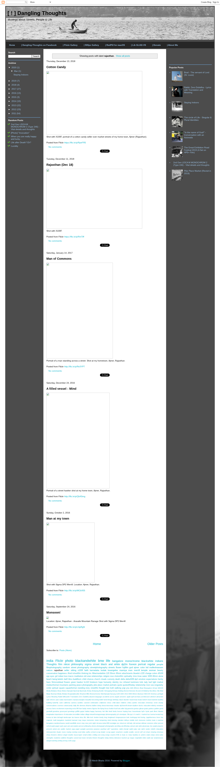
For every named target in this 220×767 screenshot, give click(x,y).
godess (151, 708)
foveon (132, 664)
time (135, 676)
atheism (153, 697)
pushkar (104, 729)
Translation (74, 697)
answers (123, 697)
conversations (51, 705)
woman (152, 670)
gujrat (82, 711)
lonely (101, 717)
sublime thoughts (67, 738)
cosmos (60, 705)
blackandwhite (85, 661)
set (144, 732)
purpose (97, 729)
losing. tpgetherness (148, 717)
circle (156, 703)
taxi (80, 738)
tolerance (117, 738)
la (52, 717)
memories (90, 720)
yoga (73, 741)
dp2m (124, 664)
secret (137, 732)
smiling (94, 735)
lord (139, 717)
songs (107, 735)
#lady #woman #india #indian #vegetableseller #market (66, 694)
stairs (148, 735)
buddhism (77, 679)
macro (70, 676)
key (161, 714)
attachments (127, 673)
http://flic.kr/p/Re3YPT (74, 366)
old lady (129, 723)
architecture (145, 697)
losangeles (113, 670)
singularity (158, 685)
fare (80, 708)
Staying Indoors (20, 74)
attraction (159, 697)
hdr (103, 711)
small (85, 735)
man (130, 670)
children (123, 703)
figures (94, 708)
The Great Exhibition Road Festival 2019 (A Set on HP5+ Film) (196, 150)
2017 (14, 89)
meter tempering (101, 720)
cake (61, 703)
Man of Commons (59, 258)
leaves (77, 717)
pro (59, 729)
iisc (121, 682)
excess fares (51, 708)
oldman (144, 723)
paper (57, 726)
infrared (126, 682)
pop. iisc (150, 726)
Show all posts (123, 56)
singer (65, 735)
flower (119, 667)
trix (90, 673)
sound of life (114, 735)
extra (74, 708)
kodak (103, 670)
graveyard (63, 711)
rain (139, 729)
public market (66, 729)
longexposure (121, 717)
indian (60, 676)
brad (149, 700)
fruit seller (120, 708)
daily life (76, 705)
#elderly (146, 691)
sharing (153, 732)
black (121, 700)
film (60, 664)
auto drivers (50, 700)
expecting (68, 708)
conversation (51, 673)
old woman (137, 723)
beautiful (88, 700)
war (152, 738)
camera (73, 703)
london (96, 717)
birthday (116, 700)
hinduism (94, 682)
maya (84, 720)
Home (12, 45)
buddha (160, 700)
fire (99, 708)
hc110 (86, 682)
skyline (70, 735)
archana (138, 697)
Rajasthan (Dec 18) (59, 164)
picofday (118, 726)
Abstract (140, 694)
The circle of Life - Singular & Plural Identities (197, 118)
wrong (65, 741)
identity (115, 682)
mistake (120, 720)
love (65, 676)
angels (117, 697)
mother (148, 720)
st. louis (123, 735)
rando (148, 729)
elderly (153, 705)
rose (112, 676)
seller (66, 670)
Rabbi (60, 697)
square (62, 688)
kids (141, 682)
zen (131, 688)
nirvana (99, 723)
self (141, 732)
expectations (151, 679)
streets (111, 667)
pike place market (101, 685)
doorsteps (110, 705)
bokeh (144, 700)
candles (80, 703)
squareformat (71, 688)
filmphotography (54, 667)
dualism (135, 705)
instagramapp (100, 714)
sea (152, 685)
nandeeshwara (59, 723)
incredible (76, 714)
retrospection (51, 732)
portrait (142, 664)
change (148, 673)
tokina (111, 738)
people (160, 664)
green (73, 682)
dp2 (136, 679)
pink (140, 726)
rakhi (143, 729)
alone (160, 676)
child (84, 679)
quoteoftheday (129, 685)
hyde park (149, 711)
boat (135, 700)
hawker (80, 682)
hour (130, 711)
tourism (124, 738)
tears (84, 738)
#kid (161, 691)
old (85, 676)
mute (153, 720)
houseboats (136, 711)
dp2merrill (123, 705)
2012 (14, 109)
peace (79, 685)
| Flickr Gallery (70, 45)
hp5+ (143, 711)
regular (151, 664)
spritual (55, 688)
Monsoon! (53, 612)
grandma (56, 711)
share (148, 732)
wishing (54, 741)
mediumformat (52, 685)
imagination (50, 714)
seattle (125, 732)
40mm (155, 676)
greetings (71, 711)
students (57, 738)
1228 (118, 694)
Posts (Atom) (65, 650)
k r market (143, 714)
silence (60, 735)
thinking (84, 673)
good (161, 708)
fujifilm (125, 667)
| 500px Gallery (91, 45)
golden (156, 708)
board (132, 700)
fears (48, 682)
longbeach (111, 717)
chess (109, 703)
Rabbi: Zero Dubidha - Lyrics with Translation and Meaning (197, 90)
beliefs (60, 679)
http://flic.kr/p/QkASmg (74, 496)
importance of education (63, 714)
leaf (150, 682)
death (117, 679)
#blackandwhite (99, 673)
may (79, 720)
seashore (119, 732)
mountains (63, 685)
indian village (84, 714)
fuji (126, 708)
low (162, 717)
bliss (70, 679)
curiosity (111, 679)
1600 (122, 694)
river (148, 685)
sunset (76, 738)
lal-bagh (60, 717)
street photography (80, 667)
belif (66, 679)
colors (154, 673)
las (73, 717)
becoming (95, 700)
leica (81, 717)
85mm (118, 673)
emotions (160, 705)
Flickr (59, 661)
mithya (126, 720)
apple (129, 697)
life (108, 661)
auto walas (60, 700)
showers (54, 735)
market (160, 682)
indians (159, 661)
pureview (89, 729)
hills (106, 711)
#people (107, 694)
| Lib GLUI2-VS (138, 45)
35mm (112, 673)
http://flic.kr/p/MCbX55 (74, 590)
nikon (67, 664)
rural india (81, 732)
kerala (157, 714)
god (131, 667)
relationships (97, 676)
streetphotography (98, 667)
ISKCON (147, 694)
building (49, 703)
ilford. (156, 711)
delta (123, 679)
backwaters (68, 700)
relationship (140, 685)
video (144, 738)
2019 (14, 81)
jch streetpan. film (123, 714)
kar (148, 714)
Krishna (153, 694)
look (127, 717)
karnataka (94, 670)
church (97, 679)
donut (104, 705)
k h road (136, 714)
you (127, 688)
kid (147, 667)
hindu (115, 711)
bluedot (136, 673)
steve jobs (159, 735)
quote (119, 685)
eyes (52, 676)
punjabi (82, 729)
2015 (14, 97)
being (54, 679)
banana (76, 700)
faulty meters (87, 708)
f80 (77, 708)
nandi (67, 723)
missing (114, 720)
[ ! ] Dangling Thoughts (36, 13)
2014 (14, 101)
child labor (116, 703)
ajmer (136, 667)
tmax (139, 676)
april (132, 697)
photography (87, 685)
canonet (87, 703)
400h (130, 694)
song (103, 735)
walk (148, 738)
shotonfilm (118, 676)
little (88, 717)
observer (123, 723)
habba (87, 711)
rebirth (153, 729)
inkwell (92, 714)
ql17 (108, 729)
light (154, 682)
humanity (107, 682)
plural (144, 726)
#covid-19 (139, 691)
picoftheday (125, 726)
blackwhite (147, 661)
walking (118, 688)
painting (72, 685)
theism (94, 738)
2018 (14, 85)
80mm (134, 694)
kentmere (135, 682)
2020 (14, 67)
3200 (150, 676)
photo (69, 661)
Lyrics (48, 697)
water (144, 676)
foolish (111, 708)
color (142, 667)
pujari (77, 729)
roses (64, 732)
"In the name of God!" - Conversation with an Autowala (195, 135)
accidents (106, 697)
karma (152, 714)
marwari (75, 720)
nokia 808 (105, 723)
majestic (49, 720)
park (61, 726)
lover (158, 717)
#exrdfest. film (155, 691)
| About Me (172, 45)
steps (153, 735)
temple (144, 670)
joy (131, 714)
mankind (68, 720)
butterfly (55, 703)
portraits (113, 685)
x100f (80, 670)
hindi (110, 711)
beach (49, 679)
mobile (132, 720)
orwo (89, 676)
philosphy (87, 726)
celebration (94, 703)
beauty (160, 670)
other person (158, 723)
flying (102, 708)
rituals (59, 732)
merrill (137, 670)
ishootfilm (76, 673)
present (49, 729)
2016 (14, 93)
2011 (14, 113)
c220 (142, 673)
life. (85, 717)
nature (49, 670)
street (96, 664)
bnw (101, 661)
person (81, 726)
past (65, 726)
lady (146, 682)
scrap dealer (101, 732)
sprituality (128, 676)
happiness (62, 673)
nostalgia (113, 723)
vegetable (138, 738)
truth (112, 688)
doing (99, 705)
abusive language (95, 697)
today (107, 738)
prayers (160, 726)
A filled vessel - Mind (61, 388)
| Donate (156, 45)
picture (132, 726)
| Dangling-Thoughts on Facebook (39, 45)
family (160, 679)
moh (136, 720)
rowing (68, 732)
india (49, 661)
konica (48, 717)
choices (90, 679)
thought (102, 688)
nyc (118, 723)
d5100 (160, 673)
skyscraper (78, 735)
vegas (132, 738)
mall (54, 720)
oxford (48, 726)
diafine (94, 705)
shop (48, 735)
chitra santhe (132, 703)
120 (107, 673)
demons (82, 705)
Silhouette (66, 697)
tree (107, 688)
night (94, 723)
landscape (67, 717)
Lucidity (14, 146)
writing (60, 741)
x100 (69, 741)
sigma (88, 664)
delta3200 (130, 679)
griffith (77, 711)
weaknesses (158, 738)
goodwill (49, 711)
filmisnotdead (57, 682)
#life (87, 694)
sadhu (88, 732)
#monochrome (95, 694)
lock (91, 717)
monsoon (142, 720)
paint (53, 726)
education (147, 705)
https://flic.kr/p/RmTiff (74, 236)
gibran (141, 708)
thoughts (101, 738)
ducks (141, 705)
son (99, 735)
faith (86, 670)
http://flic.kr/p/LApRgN (74, 627)
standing (81, 688)
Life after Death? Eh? (21, 142)
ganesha (130, 708)
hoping (125, 711)
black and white (110, 664)
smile (48, 688)
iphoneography (111, 714)
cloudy (160, 703)
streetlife (94, 688)
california (67, 703)
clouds (104, 679)
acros (112, 697)
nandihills (73, 723)
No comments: (55, 147)
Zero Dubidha (84, 697)
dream (129, 705)
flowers (67, 682)
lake (55, 717)
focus (107, 708)
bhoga (110, 700)
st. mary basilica (132, 735)
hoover (119, 711)
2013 (126, 694)
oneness (150, 723)
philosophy (77, 664)
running (74, 732)
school (93, 732)
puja (73, 729)
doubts (116, 705)
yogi (123, 688)
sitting (73, 670)
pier (137, 726)
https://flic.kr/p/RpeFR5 (75, 142)
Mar (16, 71)
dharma (88, 705)
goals (146, 708)
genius (136, 708)
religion (106, 676)
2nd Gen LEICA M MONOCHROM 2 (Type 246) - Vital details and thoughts (25, 127)
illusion (160, 711)
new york (88, 723)
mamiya (123, 670)
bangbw (82, 700)
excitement (60, 708)
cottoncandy (68, 705)
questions (114, 729)
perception (74, 726)
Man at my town (57, 518)
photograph (101, 726)
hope (100, 682)
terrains (89, 738)
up (128, 738)
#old (102, 694)
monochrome (132, 661)
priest (55, 729)
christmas (149, 703)
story (87, 688)
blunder (126, 700)
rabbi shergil (123, 729)
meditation (78, 676)
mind (109, 720)
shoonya (160, 732)
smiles (89, 735)
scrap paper (110, 732)
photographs (109, 726)
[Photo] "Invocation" (20, 133)
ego (48, 676)
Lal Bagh (160, 694)
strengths (49, 738)
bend (105, 700)
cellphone (102, 703)
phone (94, 726)
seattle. (131, 732)
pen (68, 726)
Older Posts (155, 644)
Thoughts (51, 664)
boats (140, 700)
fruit (115, 708)
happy (92, 711)
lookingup (133, 717)
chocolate (141, 703)
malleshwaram (156, 667)
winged (48, 741)
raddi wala (133, 729)
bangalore (117, 661)
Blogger (126, 760)
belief (101, 700)
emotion (142, 679)
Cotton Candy (56, 67)
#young (113, 694)
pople (155, 726)
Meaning (54, 697)
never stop (81, 723)
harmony (98, 711)
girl (56, 676)
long (105, 717)
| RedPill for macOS (115, 45)
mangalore (60, 720)
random (66, 667)
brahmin (154, 700)
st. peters (142, 735)
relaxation (159, 729)
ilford (70, 673)
